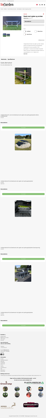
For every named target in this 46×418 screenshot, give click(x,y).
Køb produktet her (28, 21)
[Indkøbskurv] (42, 5)
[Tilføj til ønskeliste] (43, 14)
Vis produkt (23, 127)
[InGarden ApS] (7, 5)
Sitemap (2, 352)
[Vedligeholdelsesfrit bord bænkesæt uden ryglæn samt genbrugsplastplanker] (23, 156)
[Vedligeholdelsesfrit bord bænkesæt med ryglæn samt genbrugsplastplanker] (23, 287)
